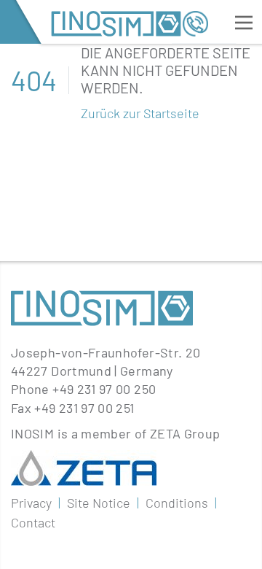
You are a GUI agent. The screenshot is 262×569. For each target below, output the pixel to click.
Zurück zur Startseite (140, 113)
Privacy (31, 503)
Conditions (177, 503)
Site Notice (98, 503)
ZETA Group (185, 433)
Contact (33, 522)
